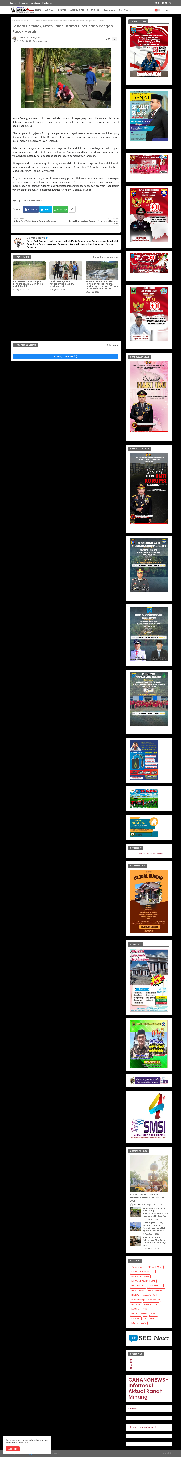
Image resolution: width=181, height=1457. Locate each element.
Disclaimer (47, 3)
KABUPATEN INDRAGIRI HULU (142, 1271)
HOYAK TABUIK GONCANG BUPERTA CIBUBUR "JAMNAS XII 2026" (147, 1198)
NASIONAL (48, 10)
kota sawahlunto (138, 1323)
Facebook (32, 209)
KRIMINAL (135, 1295)
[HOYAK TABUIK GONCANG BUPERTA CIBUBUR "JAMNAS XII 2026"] (149, 1173)
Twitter (47, 209)
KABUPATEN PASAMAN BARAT (143, 1281)
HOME (38, 10)
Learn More (23, 1442)
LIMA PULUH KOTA (151, 1304)
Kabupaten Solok (150, 1295)
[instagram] (131, 1365)
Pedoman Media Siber (29, 3)
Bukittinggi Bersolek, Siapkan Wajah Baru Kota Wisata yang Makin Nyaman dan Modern (155, 1227)
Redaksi (13, 3)
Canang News (36, 237)
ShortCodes (125, 10)
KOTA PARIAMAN (138, 1290)
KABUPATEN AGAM (30, 20)
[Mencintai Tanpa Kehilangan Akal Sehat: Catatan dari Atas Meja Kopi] (135, 1241)
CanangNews (137, 1267)
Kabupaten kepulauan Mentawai (145, 1299)
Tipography (110, 10)
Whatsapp (62, 209)
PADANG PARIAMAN (139, 1313)
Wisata (153, 1318)
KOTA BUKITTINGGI (139, 1285)
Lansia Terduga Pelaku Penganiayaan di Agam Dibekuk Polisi (61, 284)
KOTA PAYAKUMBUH (156, 1290)
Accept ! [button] (12, 1448)
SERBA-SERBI (93, 10)
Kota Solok (135, 1304)
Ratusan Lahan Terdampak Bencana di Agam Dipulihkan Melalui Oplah (28, 284)
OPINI (145, 1309)
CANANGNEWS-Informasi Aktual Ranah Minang (148, 1388)
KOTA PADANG (156, 1285)
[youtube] (131, 1362)
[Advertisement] (67, 319)
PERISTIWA (135, 1318)
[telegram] (131, 1367)
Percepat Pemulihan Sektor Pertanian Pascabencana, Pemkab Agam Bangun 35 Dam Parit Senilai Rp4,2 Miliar (102, 285)
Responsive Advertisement (143, 1427)
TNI (145, 1318)
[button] (167, 10)
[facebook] (131, 1359)
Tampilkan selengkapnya (105, 257)
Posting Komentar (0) (65, 356)
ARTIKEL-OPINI (77, 10)
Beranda (16, 20)
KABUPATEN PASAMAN (140, 1276)
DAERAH (62, 10)
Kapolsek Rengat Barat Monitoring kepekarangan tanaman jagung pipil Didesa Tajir (155, 1212)
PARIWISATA (156, 1313)
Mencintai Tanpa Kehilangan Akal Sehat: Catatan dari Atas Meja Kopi (154, 1241)
